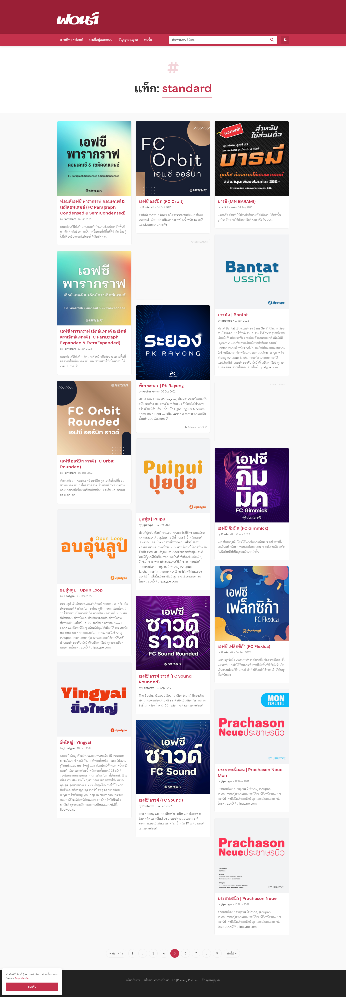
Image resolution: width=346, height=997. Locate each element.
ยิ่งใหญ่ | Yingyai (75, 742)
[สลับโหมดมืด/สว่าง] (285, 40)
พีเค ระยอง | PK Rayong (161, 385)
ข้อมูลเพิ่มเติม (22, 978)
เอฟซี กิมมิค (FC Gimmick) (243, 528)
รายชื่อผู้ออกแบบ (101, 39)
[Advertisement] (216, 16)
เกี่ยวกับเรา (133, 980)
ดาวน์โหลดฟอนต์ (71, 39)
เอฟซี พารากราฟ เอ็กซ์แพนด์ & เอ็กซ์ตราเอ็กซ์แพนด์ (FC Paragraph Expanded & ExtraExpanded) (93, 337)
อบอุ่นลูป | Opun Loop (81, 590)
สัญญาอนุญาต (128, 39)
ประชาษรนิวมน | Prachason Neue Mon (250, 772)
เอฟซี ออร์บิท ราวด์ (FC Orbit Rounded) (87, 464)
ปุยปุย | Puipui (153, 519)
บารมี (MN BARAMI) (237, 201)
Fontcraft (70, 219)
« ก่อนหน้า (116, 953)
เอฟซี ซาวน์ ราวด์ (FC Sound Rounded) (165, 679)
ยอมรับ (32, 986)
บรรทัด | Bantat (233, 314)
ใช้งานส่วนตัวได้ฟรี (197, 427)
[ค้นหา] (272, 40)
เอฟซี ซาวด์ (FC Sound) (161, 800)
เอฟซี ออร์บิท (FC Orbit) (161, 201)
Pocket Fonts (150, 391)
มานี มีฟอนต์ (228, 207)
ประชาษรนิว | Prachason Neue (247, 898)
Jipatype (69, 596)
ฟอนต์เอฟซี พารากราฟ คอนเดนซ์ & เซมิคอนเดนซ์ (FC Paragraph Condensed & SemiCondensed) (93, 207)
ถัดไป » (231, 953)
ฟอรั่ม (148, 39)
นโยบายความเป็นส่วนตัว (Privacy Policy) (171, 980)
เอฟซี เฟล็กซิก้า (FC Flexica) (244, 646)
